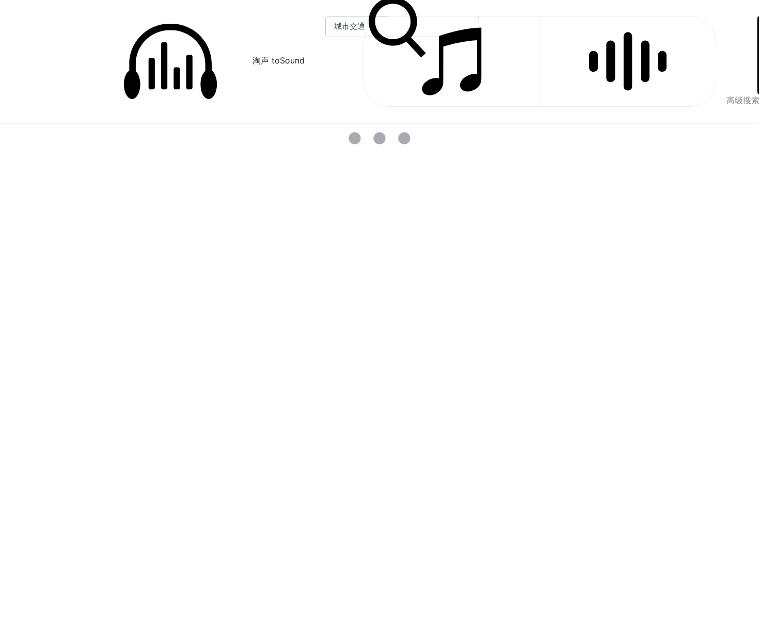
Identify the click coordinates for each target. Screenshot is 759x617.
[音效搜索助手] (628, 61)
